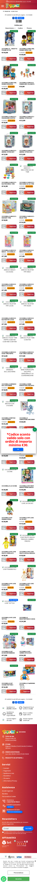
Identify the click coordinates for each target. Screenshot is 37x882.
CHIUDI (35, 861)
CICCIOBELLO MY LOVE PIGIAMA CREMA (26, 584)
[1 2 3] (21, 193)
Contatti (6, 768)
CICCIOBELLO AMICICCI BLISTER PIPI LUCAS (9, 319)
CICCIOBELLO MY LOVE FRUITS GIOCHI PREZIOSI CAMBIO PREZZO (27, 553)
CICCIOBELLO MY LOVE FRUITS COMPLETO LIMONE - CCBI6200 (9, 553)
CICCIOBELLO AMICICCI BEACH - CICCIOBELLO (9, 251)
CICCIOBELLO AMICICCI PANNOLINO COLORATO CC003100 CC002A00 (26, 84)
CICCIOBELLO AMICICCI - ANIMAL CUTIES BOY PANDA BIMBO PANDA (9, 152)
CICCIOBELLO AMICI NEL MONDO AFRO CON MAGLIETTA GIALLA (26, 50)
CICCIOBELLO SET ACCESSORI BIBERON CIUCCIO (8, 653)
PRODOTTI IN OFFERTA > (14, 758)
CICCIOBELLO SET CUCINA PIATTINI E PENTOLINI (7, 684)
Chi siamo (6, 778)
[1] (21, 59)
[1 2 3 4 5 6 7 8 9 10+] (4, 394)
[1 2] (21, 93)
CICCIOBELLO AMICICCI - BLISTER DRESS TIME (9, 183)
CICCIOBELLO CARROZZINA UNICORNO (27, 419)
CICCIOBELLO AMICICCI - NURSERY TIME (9, 217)
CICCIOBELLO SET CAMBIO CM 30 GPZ (25, 652)
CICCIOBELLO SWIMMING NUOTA (27, 684)
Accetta (18, 879)
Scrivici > (10, 807)
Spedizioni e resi (8, 773)
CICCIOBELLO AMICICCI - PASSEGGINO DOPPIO (9, 117)
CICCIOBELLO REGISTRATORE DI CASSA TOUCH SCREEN (27, 619)
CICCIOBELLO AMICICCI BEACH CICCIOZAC (9, 285)
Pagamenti (7, 771)
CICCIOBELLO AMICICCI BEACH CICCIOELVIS (26, 251)
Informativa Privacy (10, 781)
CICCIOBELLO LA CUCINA (9, 486)
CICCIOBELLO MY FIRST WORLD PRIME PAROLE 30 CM (26, 487)
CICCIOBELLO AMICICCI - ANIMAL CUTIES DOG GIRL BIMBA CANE (27, 152)
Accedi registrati (7, 791)
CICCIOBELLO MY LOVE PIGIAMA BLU (9, 584)
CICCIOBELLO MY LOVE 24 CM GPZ (26, 518)
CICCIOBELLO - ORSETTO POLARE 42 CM (9, 49)
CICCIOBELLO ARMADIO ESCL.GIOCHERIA (9, 385)
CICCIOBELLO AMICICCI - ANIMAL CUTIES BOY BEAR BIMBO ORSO (27, 118)
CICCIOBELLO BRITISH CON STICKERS (8, 419)
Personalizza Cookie (9, 797)
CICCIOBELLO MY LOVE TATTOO (9, 618)
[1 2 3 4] (4, 59)
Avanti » (20, 18)
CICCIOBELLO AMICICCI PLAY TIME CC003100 (26, 353)
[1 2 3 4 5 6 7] (4, 462)
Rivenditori (7, 776)
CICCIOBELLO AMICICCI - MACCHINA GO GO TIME (27, 183)
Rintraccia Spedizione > (14, 812)
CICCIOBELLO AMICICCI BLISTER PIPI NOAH (26, 319)
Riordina (5, 794)
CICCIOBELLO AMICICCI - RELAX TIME (27, 217)
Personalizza (18, 873)
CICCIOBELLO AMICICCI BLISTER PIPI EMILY (26, 285)
